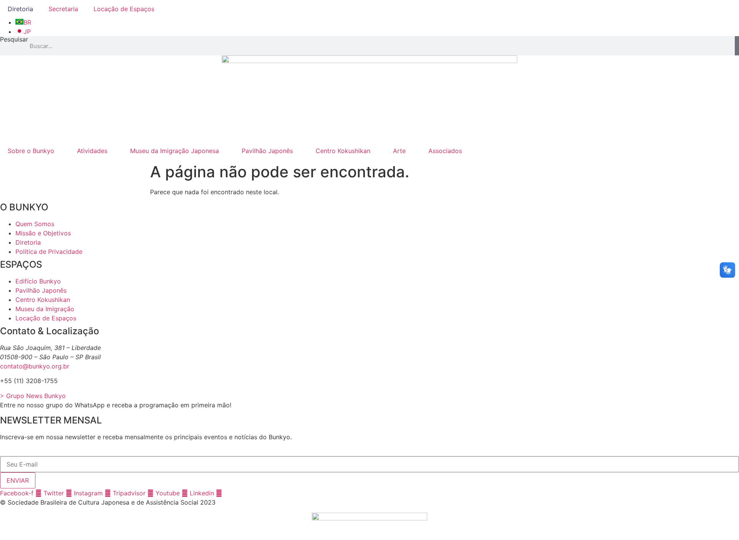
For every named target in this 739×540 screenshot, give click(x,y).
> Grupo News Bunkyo (33, 396)
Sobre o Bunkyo (31, 151)
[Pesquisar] (737, 45)
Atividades (92, 151)
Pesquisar (14, 39)
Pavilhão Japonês (267, 151)
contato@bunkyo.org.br (34, 366)
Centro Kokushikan (343, 151)
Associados (445, 151)
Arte (399, 151)
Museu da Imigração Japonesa (174, 151)
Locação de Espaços (124, 9)
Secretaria (63, 9)
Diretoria (20, 9)
